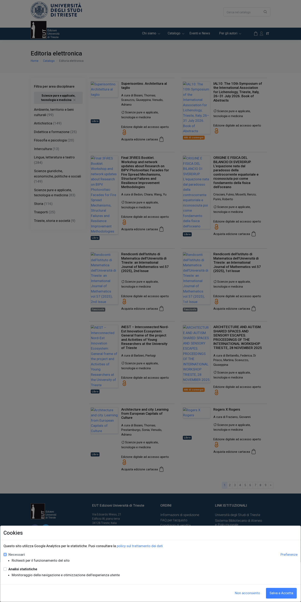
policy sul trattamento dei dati (140, 546)
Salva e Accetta (281, 593)
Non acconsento (247, 593)
